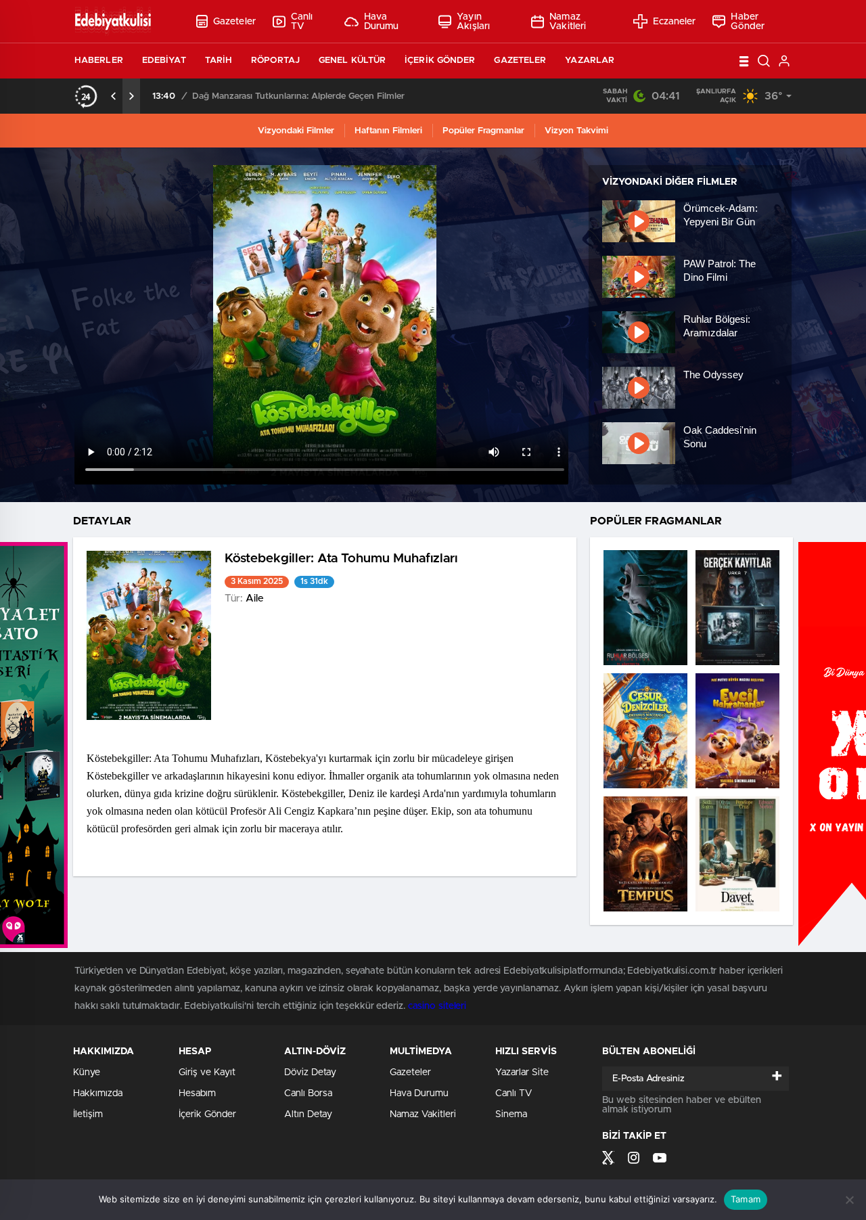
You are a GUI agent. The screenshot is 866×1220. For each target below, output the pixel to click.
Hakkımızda (97, 1093)
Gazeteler (234, 21)
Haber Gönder (748, 21)
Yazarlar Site (522, 1072)
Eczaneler (674, 21)
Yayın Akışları (473, 21)
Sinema (511, 1114)
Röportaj (275, 60)
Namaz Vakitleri (567, 21)
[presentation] (113, 96)
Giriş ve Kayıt (207, 1072)
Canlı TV (302, 21)
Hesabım (197, 1093)
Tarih (219, 60)
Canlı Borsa (308, 1093)
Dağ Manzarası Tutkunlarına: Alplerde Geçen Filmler (298, 96)
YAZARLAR (589, 60)
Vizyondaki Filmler (296, 131)
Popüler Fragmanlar (483, 131)
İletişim (88, 1114)
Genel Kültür (352, 60)
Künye (86, 1072)
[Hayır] (849, 1199)
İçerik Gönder (440, 60)
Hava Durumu (381, 21)
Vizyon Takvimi (576, 131)
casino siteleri (437, 1006)
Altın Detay (308, 1114)
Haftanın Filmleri (388, 131)
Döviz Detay (310, 1072)
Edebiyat (164, 60)
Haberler (98, 60)
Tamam (745, 1199)
